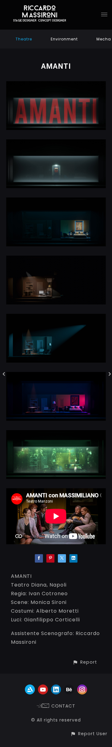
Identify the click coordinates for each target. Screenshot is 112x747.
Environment (64, 39)
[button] (85, 662)
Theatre (24, 39)
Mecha (103, 39)
